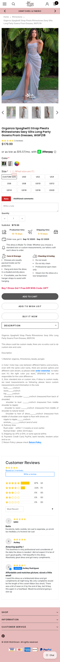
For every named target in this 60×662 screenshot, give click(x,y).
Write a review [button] (30, 474)
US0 (24, 177)
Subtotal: (6, 225)
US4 (52, 177)
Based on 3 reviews (14, 470)
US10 (38, 183)
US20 (51, 190)
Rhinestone (17, 17)
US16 (24, 190)
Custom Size (9, 177)
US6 (9, 183)
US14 (9, 190)
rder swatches (43, 370)
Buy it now (30, 316)
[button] (8, 140)
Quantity (5, 213)
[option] (30, 11)
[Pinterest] (3, 636)
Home (6, 17)
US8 (24, 183)
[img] (20, 519)
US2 (38, 177)
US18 (38, 190)
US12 (51, 183)
